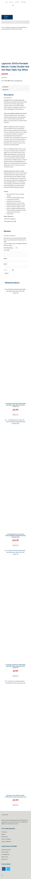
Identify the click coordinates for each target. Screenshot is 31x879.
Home (6, 2)
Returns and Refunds (6, 841)
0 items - (6, 17)
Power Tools (4, 859)
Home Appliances (6, 854)
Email (5, 264)
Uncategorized (8, 27)
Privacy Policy (5, 836)
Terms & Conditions (6, 839)
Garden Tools (5, 857)
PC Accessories (5, 852)
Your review (7, 250)
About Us (11, 2)
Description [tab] (5, 86)
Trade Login (23, 2)
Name (5, 258)
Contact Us (17, 2)
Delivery (3, 834)
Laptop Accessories (6, 849)
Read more (15, 414)
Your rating (7, 247)
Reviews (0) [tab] (5, 89)
